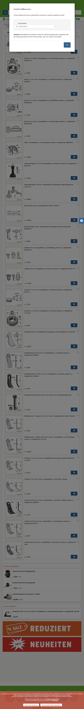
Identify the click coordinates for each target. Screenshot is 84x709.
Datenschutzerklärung (53, 699)
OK (67, 45)
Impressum (55, 700)
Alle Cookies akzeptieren (31, 705)
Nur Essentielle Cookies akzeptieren (51, 705)
